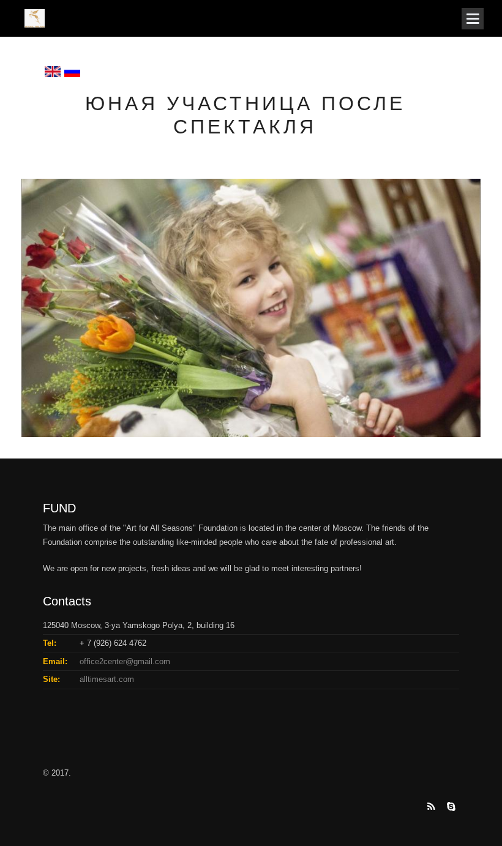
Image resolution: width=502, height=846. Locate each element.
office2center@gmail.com (125, 661)
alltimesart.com (107, 679)
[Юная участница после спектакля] (251, 307)
